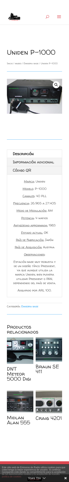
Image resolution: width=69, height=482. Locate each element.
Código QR (22, 170)
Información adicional (33, 162)
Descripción (23, 153)
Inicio (10, 63)
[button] (56, 84)
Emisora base (31, 63)
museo (18, 63)
